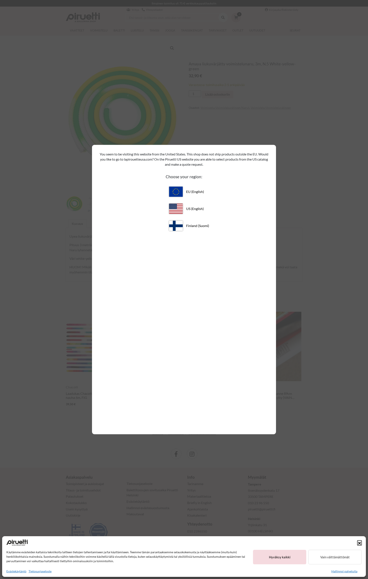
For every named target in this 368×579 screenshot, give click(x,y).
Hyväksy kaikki (279, 557)
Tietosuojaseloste (40, 571)
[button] (359, 542)
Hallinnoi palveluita (344, 571)
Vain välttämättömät (335, 557)
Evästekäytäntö (16, 571)
